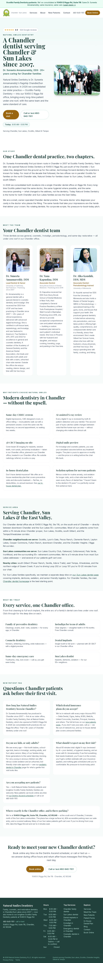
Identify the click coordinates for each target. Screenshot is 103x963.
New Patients (54, 13)
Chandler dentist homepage (16, 581)
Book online (35, 869)
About (42, 13)
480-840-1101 (78, 13)
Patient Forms (89, 918)
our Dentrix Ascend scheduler (21, 796)
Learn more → (69, 5)
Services (33, 13)
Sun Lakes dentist (71, 914)
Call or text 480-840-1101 (32, 114)
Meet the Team (90, 912)
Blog (86, 926)
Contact (66, 13)
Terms (17, 960)
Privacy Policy (8, 960)
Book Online (92, 13)
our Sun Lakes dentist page (85, 575)
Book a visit (9, 114)
